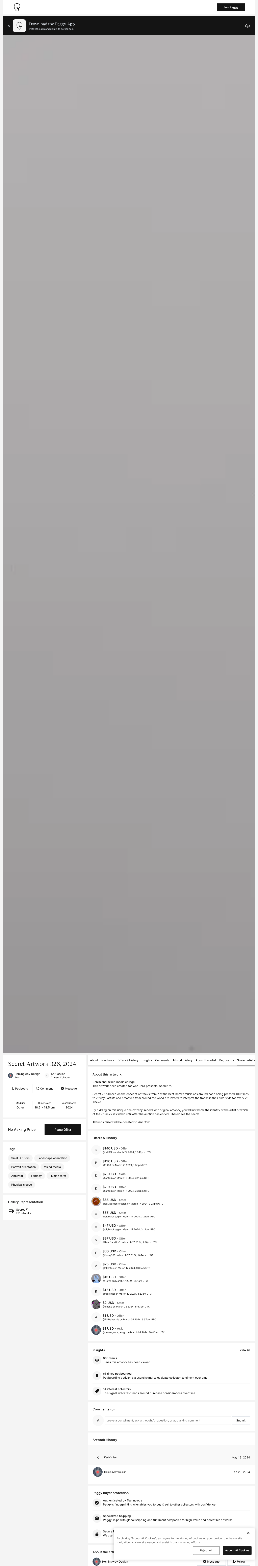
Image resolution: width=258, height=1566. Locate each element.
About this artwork (102, 1060)
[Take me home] (17, 7)
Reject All (206, 1550)
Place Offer (62, 1130)
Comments (162, 1060)
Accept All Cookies (237, 1550)
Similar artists (246, 1060)
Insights (147, 1060)
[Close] (248, 1532)
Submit (241, 1420)
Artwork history (182, 1060)
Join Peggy (231, 7)
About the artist (206, 1060)
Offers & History (128, 1060)
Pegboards (226, 1060)
